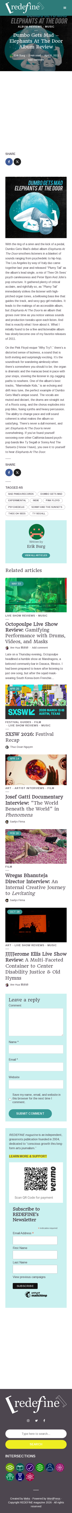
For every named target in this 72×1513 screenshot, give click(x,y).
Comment (15, 1005)
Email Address (23, 1233)
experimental (17, 500)
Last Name (20, 1262)
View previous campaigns (29, 1277)
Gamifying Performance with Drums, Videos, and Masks (35, 632)
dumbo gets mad (51, 494)
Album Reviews (30, 26)
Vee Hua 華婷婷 (19, 647)
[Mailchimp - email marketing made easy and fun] (36, 1297)
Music (49, 26)
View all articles (36, 555)
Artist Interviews (29, 788)
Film (37, 722)
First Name (20, 1248)
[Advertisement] (36, 111)
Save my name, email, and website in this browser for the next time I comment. (36, 1098)
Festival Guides (18, 722)
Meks (27, 1498)
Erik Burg (19, 55)
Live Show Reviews (20, 615)
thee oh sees (16, 513)
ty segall (38, 513)
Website (14, 1077)
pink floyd (53, 500)
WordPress (53, 1498)
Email (13, 1059)
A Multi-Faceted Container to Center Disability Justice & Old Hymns (36, 966)
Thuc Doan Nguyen (21, 746)
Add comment (36, 59)
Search (36, 1444)
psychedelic (16, 507)
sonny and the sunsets (46, 507)
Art (8, 788)
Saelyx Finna (17, 821)
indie (36, 500)
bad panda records (21, 494)
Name (14, 1042)
